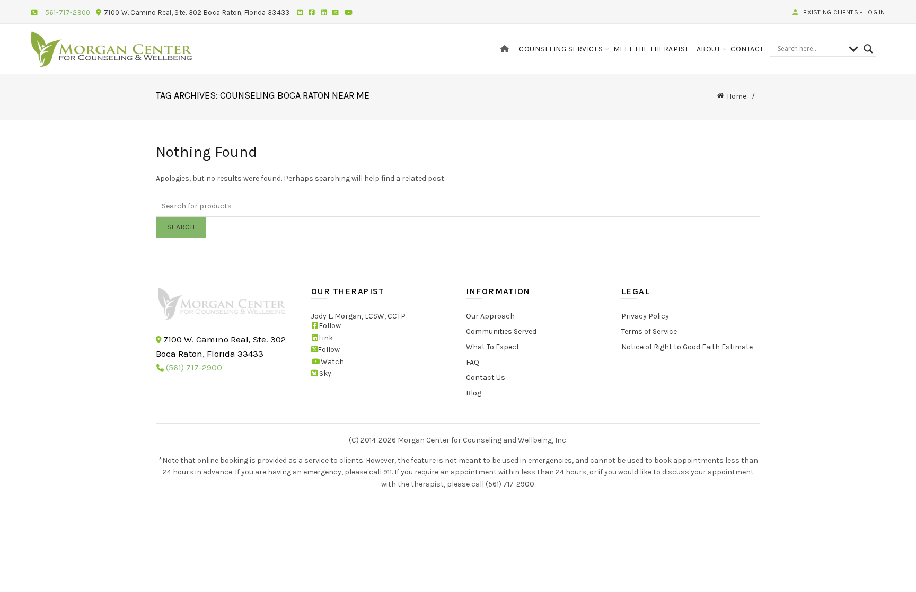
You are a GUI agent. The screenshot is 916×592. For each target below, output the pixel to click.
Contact (747, 49)
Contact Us (485, 377)
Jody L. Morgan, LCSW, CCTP (358, 316)
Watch (332, 361)
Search (181, 227)
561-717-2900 (68, 12)
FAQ (472, 362)
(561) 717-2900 (194, 368)
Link (326, 337)
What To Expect (492, 346)
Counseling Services (561, 49)
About (709, 49)
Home (736, 96)
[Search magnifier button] (868, 48)
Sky (324, 373)
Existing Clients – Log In (843, 12)
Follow (330, 325)
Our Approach (490, 316)
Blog (473, 392)
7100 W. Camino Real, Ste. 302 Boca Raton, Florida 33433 (197, 12)
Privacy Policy (645, 316)
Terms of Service (649, 331)
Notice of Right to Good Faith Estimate (687, 346)
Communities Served (501, 331)
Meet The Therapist (651, 49)
